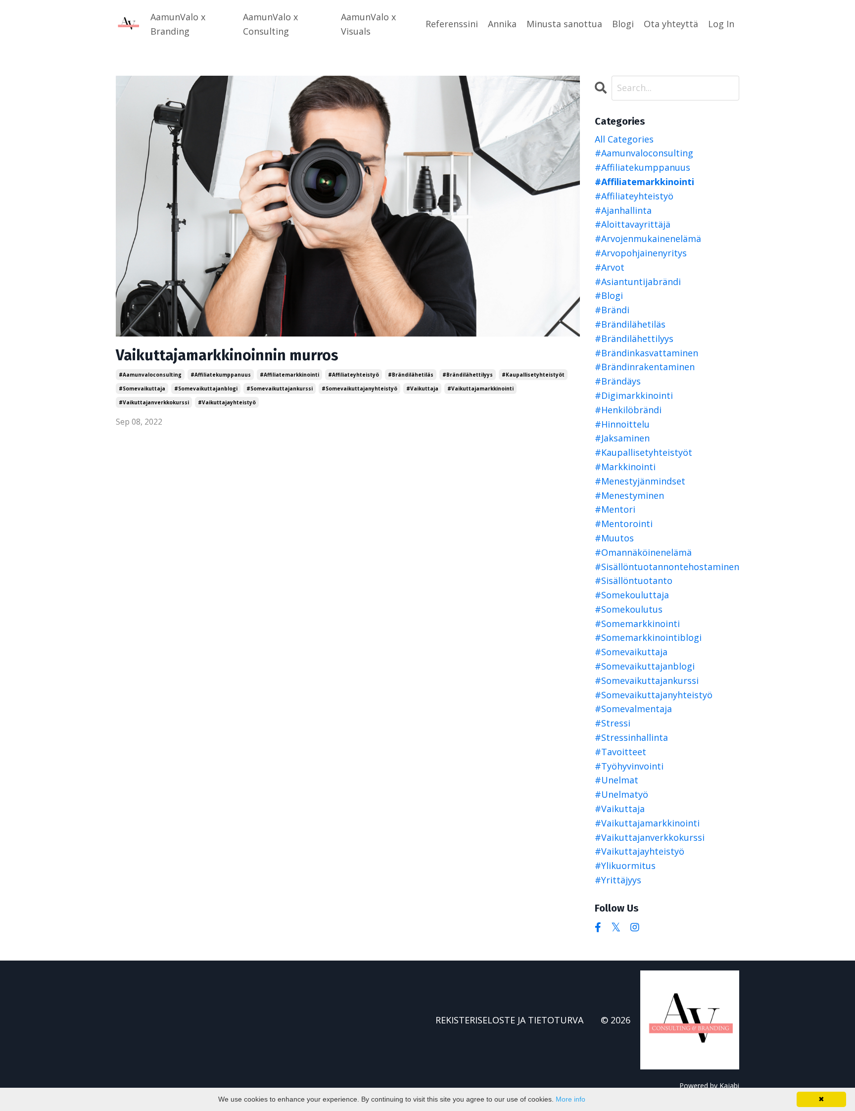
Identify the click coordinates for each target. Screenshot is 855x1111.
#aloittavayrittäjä (632, 224)
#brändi (612, 310)
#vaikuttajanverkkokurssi (154, 402)
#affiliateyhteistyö (353, 374)
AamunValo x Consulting (270, 24)
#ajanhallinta (623, 210)
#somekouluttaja (632, 595)
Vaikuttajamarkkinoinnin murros (227, 355)
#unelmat (616, 780)
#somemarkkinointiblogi (648, 637)
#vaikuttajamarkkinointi (480, 388)
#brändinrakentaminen (645, 367)
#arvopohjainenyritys (641, 253)
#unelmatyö (621, 794)
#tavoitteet (620, 752)
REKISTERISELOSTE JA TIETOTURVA (509, 1020)
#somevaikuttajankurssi (279, 388)
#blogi (609, 295)
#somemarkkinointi (637, 623)
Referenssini (452, 24)
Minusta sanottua (564, 24)
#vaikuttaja (422, 388)
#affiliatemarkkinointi (289, 374)
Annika (502, 24)
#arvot (609, 267)
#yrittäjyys (618, 880)
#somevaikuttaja (142, 388)
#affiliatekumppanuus (220, 374)
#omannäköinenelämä (643, 552)
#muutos (614, 538)
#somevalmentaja (633, 709)
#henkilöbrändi (628, 410)
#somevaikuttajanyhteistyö (359, 388)
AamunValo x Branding (177, 24)
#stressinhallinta (631, 737)
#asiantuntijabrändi (638, 282)
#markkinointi (625, 467)
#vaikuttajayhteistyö (227, 402)
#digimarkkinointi (634, 395)
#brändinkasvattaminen (646, 353)
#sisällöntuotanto (633, 580)
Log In (721, 24)
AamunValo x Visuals (368, 24)
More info (570, 1099)
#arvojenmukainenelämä (648, 238)
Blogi (623, 24)
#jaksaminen (622, 438)
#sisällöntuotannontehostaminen (667, 567)
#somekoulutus (629, 609)
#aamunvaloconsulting (150, 374)
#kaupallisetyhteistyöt (533, 374)
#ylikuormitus (625, 865)
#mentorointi (624, 524)
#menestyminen (629, 495)
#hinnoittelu (622, 424)
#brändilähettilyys (467, 374)
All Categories (624, 139)
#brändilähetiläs (410, 374)
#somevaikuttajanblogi (206, 388)
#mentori (615, 509)
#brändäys (618, 381)
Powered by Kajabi (709, 1085)
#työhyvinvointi (629, 766)
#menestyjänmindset (640, 481)
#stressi (612, 723)
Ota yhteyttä (671, 24)
